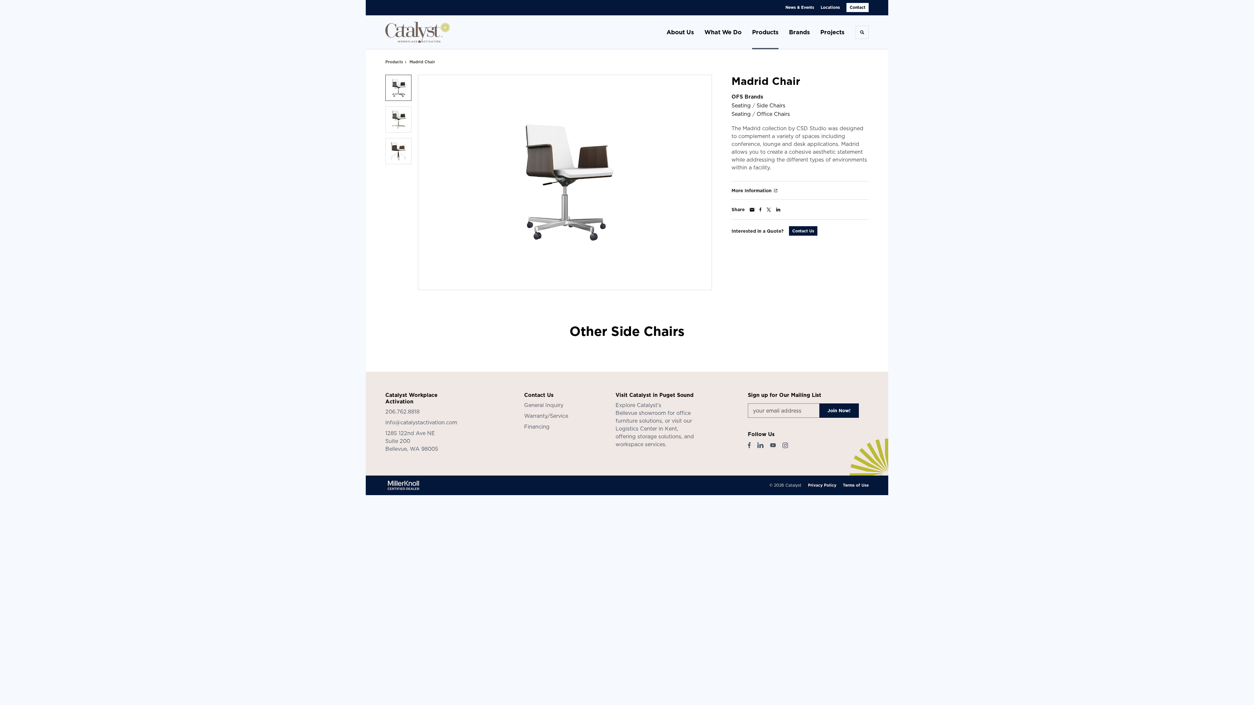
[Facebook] (749, 445)
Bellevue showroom (641, 412)
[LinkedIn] (760, 445)
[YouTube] (773, 445)
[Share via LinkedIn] (778, 210)
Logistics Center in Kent (646, 428)
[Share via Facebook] (760, 210)
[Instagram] (785, 445)
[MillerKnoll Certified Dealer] (403, 485)
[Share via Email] (752, 210)
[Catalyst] (418, 32)
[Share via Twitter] (768, 210)
